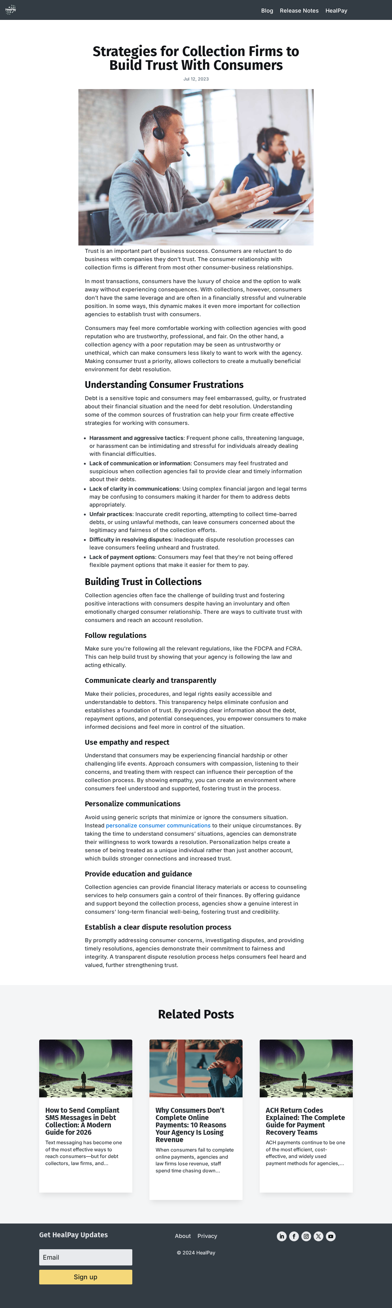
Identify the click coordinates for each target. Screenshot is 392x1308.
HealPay (336, 10)
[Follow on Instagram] (306, 1236)
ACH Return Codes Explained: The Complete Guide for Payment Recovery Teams (305, 1121)
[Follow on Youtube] (331, 1236)
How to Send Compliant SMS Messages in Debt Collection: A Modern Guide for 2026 (82, 1121)
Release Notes (299, 10)
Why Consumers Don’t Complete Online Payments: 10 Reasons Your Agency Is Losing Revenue (191, 1125)
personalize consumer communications (158, 825)
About (183, 1236)
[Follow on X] (318, 1236)
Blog (267, 10)
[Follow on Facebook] (294, 1236)
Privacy (207, 1236)
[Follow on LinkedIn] (282, 1236)
